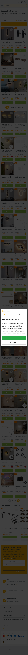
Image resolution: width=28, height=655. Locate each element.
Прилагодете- (13, 342)
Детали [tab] (21, 314)
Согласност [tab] (7, 314)
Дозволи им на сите (14, 338)
